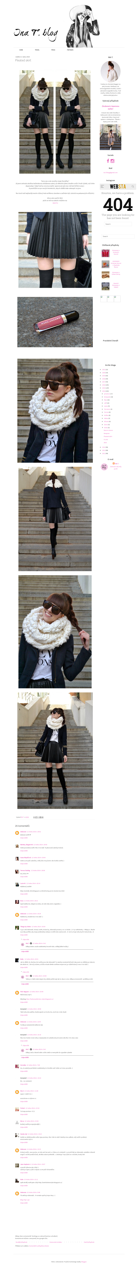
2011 (104, 453)
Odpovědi (26, 939)
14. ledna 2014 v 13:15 (34, 1149)
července (107, 409)
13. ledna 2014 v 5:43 (39, 1049)
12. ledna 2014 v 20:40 (36, 992)
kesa (21, 901)
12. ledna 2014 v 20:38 (39, 976)
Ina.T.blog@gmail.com (111, 173)
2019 (104, 376)
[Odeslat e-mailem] (34, 817)
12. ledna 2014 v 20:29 (34, 914)
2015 (104, 388)
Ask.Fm (55, 203)
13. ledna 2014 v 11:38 (31, 1091)
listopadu (107, 397)
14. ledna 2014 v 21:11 (31, 1179)
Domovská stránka (55, 1242)
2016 (104, 385)
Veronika (23, 1065)
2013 (105, 443)
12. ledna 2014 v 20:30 (38, 927)
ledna (106, 428)
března (106, 421)
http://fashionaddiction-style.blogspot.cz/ (39, 999)
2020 (104, 373)
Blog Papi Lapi (25, 1200)
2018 (104, 379)
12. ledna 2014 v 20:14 (33, 883)
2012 (104, 450)
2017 (104, 382)
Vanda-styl (23, 1134)
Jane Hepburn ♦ (25, 1164)
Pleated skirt (108, 436)
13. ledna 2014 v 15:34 (32, 1108)
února (106, 425)
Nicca (22, 1121)
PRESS (53, 50)
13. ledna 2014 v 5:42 (39, 943)
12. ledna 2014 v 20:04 (38, 857)
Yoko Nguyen (24, 992)
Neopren (107, 433)
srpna (106, 406)
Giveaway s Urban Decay (116, 273)
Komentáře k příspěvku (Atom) (39, 1246)
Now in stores (108, 430)
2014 (104, 391)
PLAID (106, 439)
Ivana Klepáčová (25, 857)
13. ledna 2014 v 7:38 (33, 1065)
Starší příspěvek (89, 1242)
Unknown (23, 832)
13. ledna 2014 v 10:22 (34, 1078)
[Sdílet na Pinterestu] (42, 817)
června (106, 412)
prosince (107, 394)
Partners (70, 50)
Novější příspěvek (21, 1242)
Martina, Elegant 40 (26, 845)
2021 (104, 369)
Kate (21, 1179)
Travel (37, 50)
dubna (106, 418)
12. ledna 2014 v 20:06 (38, 870)
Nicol (22, 1091)
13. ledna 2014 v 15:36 (31, 1121)
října (105, 400)
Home (21, 50)
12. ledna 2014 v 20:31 (31, 959)
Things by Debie (25, 927)
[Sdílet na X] (38, 817)
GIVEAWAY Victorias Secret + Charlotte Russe (116, 264)
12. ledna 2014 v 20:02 (34, 832)
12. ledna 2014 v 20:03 (40, 845)
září (105, 403)
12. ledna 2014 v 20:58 (34, 1009)
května (106, 415)
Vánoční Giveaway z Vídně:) (116, 285)
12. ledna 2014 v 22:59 (34, 1022)
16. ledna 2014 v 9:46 (33, 1192)
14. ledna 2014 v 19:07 (38, 1164)
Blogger (83, 1262)
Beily (22, 959)
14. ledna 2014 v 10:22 (35, 1134)
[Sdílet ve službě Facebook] (40, 817)
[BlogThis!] (36, 817)
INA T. (27, 943)
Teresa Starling (25, 870)
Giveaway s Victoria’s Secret (116, 252)
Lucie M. (23, 883)
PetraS (22, 1108)
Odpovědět (24, 838)
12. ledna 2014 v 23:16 (34, 1035)
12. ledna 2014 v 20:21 (31, 901)
